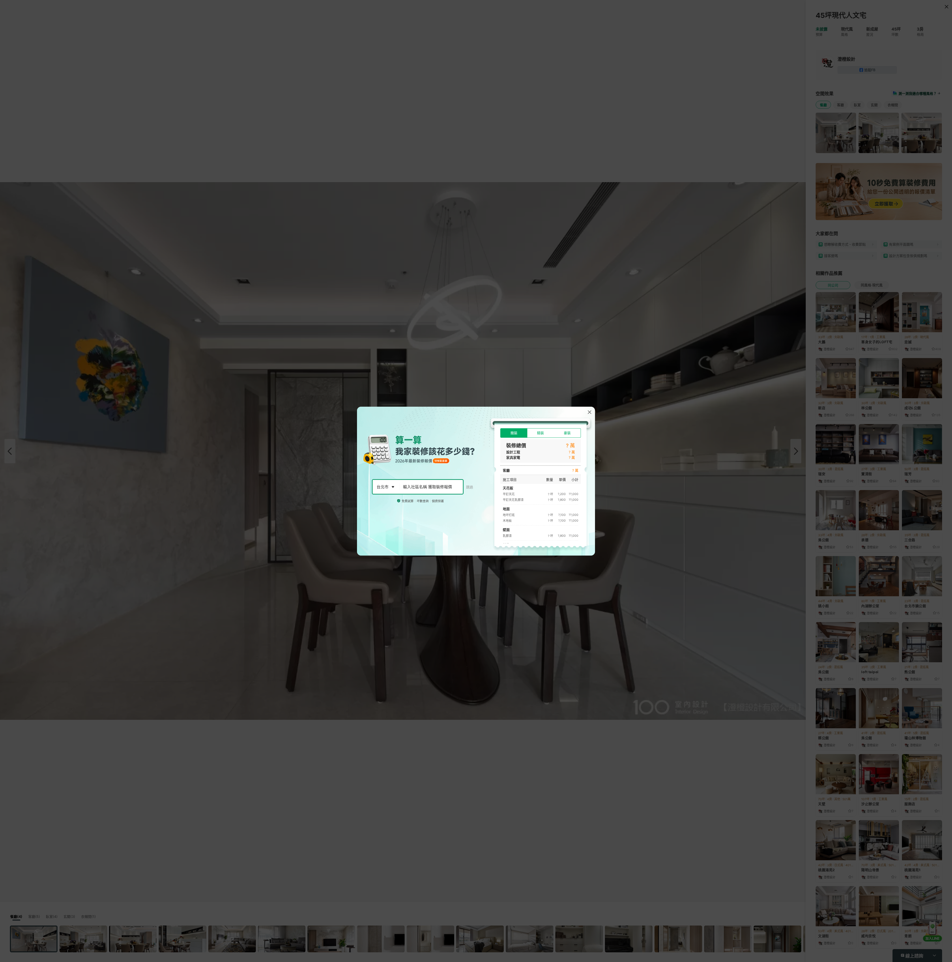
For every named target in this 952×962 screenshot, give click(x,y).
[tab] (513, 433)
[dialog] (476, 481)
